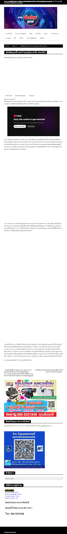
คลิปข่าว (42, 38)
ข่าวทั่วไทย (9, 33)
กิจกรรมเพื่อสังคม (31, 38)
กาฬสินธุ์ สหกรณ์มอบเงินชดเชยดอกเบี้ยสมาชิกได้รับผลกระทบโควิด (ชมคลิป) (49, 371)
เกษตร (46, 33)
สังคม (30, 33)
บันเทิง (21, 38)
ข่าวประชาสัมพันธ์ (20, 33)
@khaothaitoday (20, 96)
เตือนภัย (31, 96)
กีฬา (15, 38)
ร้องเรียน (38, 33)
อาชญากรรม (54, 33)
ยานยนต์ (8, 38)
